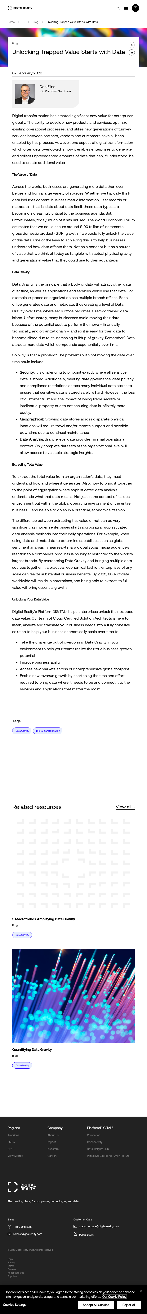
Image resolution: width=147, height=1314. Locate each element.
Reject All (129, 1305)
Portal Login (86, 1234)
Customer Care (83, 1219)
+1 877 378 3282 (22, 1226)
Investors (53, 1148)
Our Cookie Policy (114, 1296)
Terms (11, 1266)
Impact (51, 1142)
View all (123, 806)
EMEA (11, 1142)
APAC (11, 1148)
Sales (11, 1219)
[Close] (141, 1291)
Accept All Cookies (96, 1305)
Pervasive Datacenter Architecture (108, 1155)
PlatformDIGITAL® (52, 611)
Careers (52, 1155)
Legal (10, 1259)
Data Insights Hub (98, 1148)
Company (55, 1128)
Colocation (93, 1135)
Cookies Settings (15, 1304)
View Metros (15, 1155)
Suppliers (12, 1276)
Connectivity (94, 1142)
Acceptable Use (16, 1273)
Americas (13, 1135)
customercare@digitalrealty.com (99, 1226)
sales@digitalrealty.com (27, 1234)
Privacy (11, 1262)
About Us (53, 1135)
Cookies (12, 1269)
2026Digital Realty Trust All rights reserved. (31, 1250)
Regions (14, 1128)
